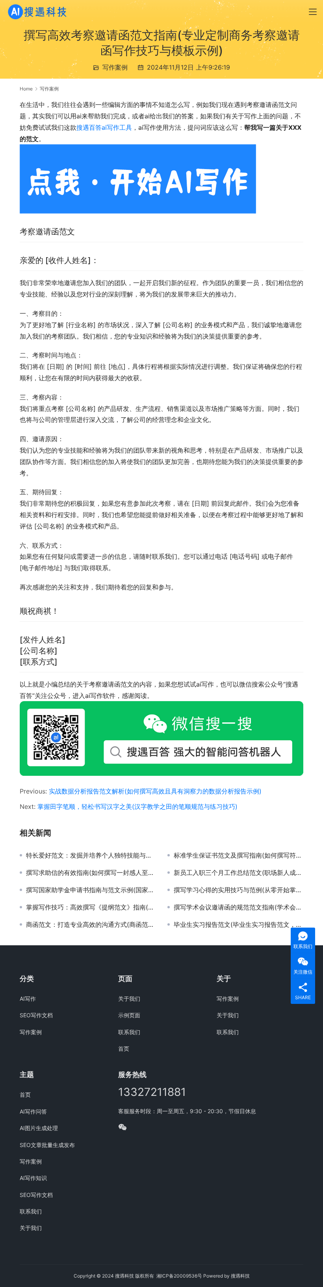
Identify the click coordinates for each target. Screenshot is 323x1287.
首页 (123, 1048)
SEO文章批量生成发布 (47, 1145)
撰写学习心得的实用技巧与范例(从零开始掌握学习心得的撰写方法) (238, 889)
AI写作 (28, 998)
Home (26, 89)
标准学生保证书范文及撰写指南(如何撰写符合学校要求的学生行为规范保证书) (238, 855)
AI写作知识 (33, 1178)
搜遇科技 (240, 1276)
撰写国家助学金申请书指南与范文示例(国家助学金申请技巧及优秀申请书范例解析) (91, 889)
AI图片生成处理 (39, 1128)
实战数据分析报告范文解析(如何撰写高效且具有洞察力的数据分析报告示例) (155, 791)
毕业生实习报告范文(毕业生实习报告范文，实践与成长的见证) (238, 924)
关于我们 (129, 998)
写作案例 (115, 67)
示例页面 (129, 1015)
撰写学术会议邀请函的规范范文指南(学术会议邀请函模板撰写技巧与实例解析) (238, 907)
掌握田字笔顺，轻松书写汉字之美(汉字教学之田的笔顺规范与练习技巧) (137, 806)
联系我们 (129, 1032)
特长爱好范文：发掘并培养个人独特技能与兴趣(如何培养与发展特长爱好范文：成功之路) (91, 855)
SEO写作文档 (36, 1015)
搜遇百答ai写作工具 (104, 127)
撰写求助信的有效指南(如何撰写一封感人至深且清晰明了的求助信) (91, 872)
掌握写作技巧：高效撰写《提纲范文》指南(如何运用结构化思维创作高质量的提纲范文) (91, 907)
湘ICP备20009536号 (179, 1276)
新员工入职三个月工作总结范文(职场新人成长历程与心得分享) (238, 872)
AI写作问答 (33, 1111)
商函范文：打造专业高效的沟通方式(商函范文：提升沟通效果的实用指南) (91, 924)
